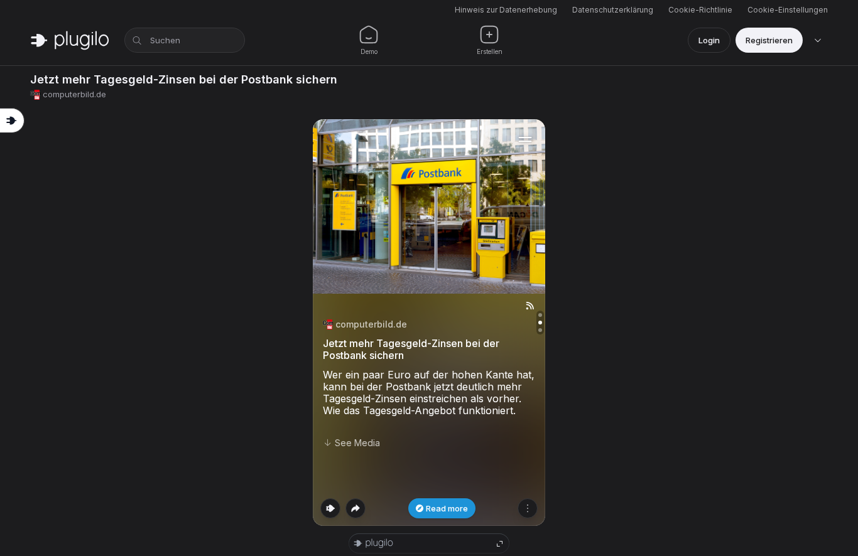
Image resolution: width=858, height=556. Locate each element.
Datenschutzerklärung (612, 9)
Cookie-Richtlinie (700, 9)
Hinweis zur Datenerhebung (506, 9)
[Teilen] (355, 508)
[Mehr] (528, 508)
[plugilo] (69, 40)
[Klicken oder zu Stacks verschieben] (330, 508)
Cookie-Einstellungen (787, 9)
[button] (429, 322)
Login (709, 40)
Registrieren (769, 40)
